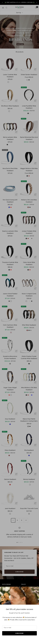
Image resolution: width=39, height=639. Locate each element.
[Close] (36, 589)
